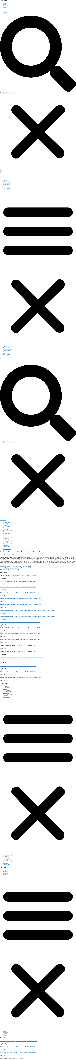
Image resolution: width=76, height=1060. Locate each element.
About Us (5, 4)
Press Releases (6, 188)
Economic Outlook (13, 1058)
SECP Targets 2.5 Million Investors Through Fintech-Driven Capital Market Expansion (22, 657)
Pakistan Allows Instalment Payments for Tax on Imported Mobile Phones (18, 575)
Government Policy (7, 183)
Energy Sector (6, 526)
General (5, 180)
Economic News (7, 522)
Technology (6, 185)
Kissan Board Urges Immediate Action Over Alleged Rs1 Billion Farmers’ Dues (20, 633)
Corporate (5, 531)
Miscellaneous (6, 533)
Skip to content (3, 0)
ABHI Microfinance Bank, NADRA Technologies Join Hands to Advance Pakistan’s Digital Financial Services (27, 610)
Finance (5, 525)
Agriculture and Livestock (9, 530)
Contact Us (5, 5)
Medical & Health (7, 184)
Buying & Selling (7, 181)
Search (1, 92)
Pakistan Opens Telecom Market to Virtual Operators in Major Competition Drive (20, 598)
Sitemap (5, 7)
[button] (38, 54)
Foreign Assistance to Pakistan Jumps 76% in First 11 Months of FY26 (17, 645)
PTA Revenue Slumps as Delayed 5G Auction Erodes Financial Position (18, 581)
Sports (4, 187)
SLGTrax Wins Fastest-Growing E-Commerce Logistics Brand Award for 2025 (20, 622)
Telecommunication (7, 527)
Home (4, 3)
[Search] (18, 569)
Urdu (7, 189)
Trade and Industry (7, 523)
